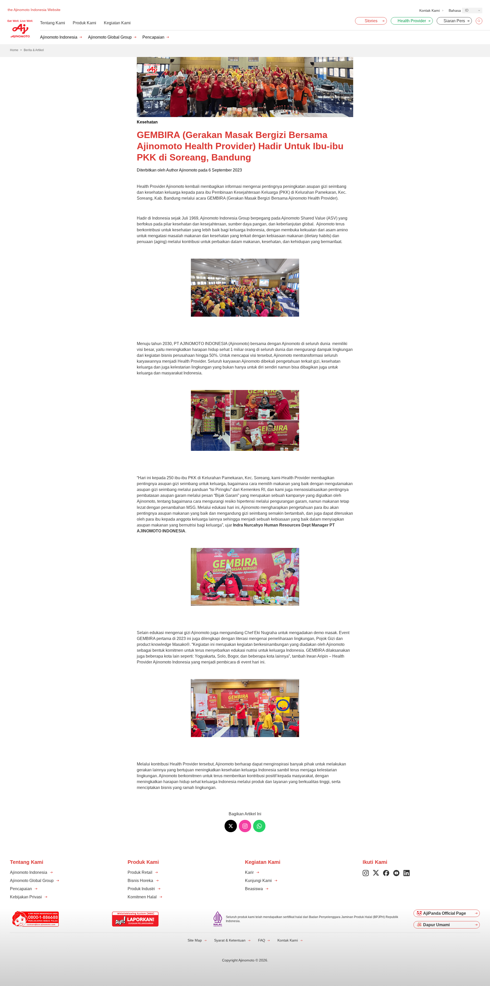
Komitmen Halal (142, 897)
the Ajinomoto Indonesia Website (34, 10)
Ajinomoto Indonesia (58, 37)
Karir (249, 872)
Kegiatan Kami (117, 23)
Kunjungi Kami (258, 880)
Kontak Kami (287, 940)
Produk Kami (84, 23)
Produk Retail (140, 872)
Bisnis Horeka (140, 880)
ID (466, 10)
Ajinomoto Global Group (110, 37)
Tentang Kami (52, 23)
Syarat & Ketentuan (230, 940)
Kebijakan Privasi (26, 897)
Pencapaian (153, 37)
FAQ (261, 940)
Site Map (195, 940)
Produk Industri (141, 889)
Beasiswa (254, 889)
